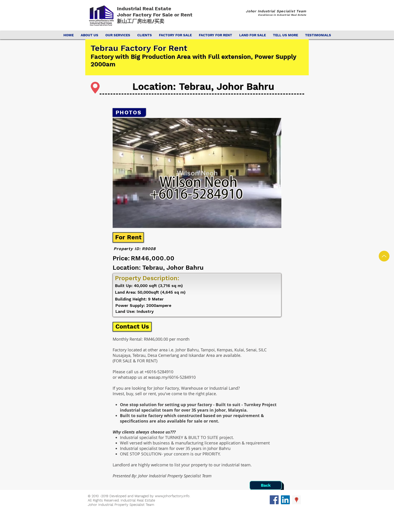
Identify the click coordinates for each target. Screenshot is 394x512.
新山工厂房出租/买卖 (140, 21)
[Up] (384, 256)
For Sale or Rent (173, 15)
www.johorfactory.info (172, 496)
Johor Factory (135, 15)
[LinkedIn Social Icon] (285, 499)
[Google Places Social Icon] (296, 499)
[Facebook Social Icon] (274, 499)
